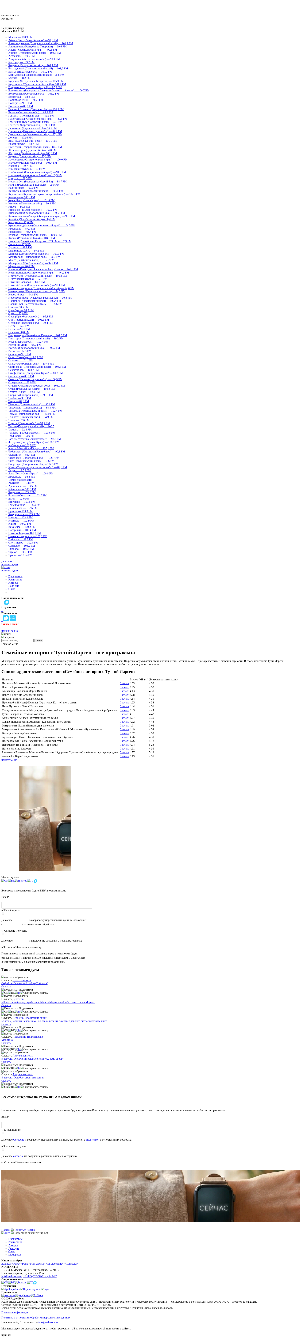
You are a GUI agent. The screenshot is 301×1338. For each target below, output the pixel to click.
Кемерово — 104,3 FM (21, 197)
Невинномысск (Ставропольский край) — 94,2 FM (38, 272)
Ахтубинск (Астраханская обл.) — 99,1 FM (34, 59)
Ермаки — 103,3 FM (20, 511)
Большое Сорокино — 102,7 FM (27, 495)
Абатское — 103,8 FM (21, 482)
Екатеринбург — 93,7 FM (23, 143)
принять (6, 1334)
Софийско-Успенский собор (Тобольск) (24, 983)
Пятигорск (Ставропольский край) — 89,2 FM (35, 338)
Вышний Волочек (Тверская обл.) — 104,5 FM (36, 109)
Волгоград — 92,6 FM (21, 96)
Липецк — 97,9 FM (19, 244)
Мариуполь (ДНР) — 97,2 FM (26, 250)
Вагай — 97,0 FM (18, 498)
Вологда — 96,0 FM (20, 103)
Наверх (6, 1229)
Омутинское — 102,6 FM (23, 542)
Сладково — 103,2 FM (21, 545)
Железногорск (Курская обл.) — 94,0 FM (32, 150)
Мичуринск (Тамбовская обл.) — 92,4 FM (33, 263)
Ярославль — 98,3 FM (21, 476)
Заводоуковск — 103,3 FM (24, 514)
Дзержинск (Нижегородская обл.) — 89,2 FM (35, 131)
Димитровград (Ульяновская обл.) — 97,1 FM (35, 134)
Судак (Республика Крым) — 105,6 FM (31, 388)
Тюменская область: (20, 479)
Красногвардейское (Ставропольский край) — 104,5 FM (41, 225)
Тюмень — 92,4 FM (20, 429)
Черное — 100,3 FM (20, 551)
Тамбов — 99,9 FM (19, 398)
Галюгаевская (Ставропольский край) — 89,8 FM (37, 118)
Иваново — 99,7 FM (20, 165)
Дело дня (6, 561)
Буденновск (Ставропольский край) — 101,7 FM (37, 84)
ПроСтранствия (22, 980)
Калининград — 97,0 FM (23, 187)
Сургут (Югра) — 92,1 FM (24, 391)
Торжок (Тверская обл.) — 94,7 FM (29, 423)
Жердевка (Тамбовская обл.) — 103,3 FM (32, 153)
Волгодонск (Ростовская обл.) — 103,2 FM (33, 93)
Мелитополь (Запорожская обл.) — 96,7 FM (34, 256)
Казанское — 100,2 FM (22, 526)
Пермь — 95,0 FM (19, 329)
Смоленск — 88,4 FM (21, 376)
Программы (15, 576)
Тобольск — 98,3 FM (20, 539)
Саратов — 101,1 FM (20, 360)
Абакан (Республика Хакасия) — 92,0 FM (33, 40)
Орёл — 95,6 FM (18, 313)
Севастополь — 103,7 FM (23, 369)
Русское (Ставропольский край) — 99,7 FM (34, 347)
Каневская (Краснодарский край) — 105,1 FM (35, 190)
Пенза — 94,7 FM (18, 325)
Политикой (12, 924)
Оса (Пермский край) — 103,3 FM (28, 319)
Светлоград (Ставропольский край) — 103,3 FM (37, 366)
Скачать (124, 683)
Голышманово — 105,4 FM (24, 504)
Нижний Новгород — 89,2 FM (26, 281)
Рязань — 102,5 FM (19, 351)
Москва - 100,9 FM (12, 31)
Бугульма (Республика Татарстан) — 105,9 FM (36, 81)
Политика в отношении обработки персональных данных (35, 1317)
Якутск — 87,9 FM (19, 470)
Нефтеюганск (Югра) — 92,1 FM (27, 278)
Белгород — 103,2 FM (21, 62)
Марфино (7, 1039)
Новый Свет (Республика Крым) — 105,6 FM (35, 303)
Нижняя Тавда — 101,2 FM (24, 533)
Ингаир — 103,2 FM (20, 517)
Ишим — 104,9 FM (19, 523)
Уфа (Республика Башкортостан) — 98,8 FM (34, 438)
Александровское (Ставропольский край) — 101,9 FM (40, 43)
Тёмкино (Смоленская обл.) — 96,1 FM (31, 404)
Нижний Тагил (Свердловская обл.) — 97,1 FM (36, 285)
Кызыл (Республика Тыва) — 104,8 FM (31, 238)
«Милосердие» (55, 1263)
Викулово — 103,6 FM (21, 501)
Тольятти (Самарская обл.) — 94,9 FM (30, 416)
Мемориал (14, 1254)
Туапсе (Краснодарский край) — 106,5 (31, 426)
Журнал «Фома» (11, 1263)
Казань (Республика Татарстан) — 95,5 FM (33, 184)
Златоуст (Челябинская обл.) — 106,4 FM (32, 162)
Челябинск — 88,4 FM (21, 454)
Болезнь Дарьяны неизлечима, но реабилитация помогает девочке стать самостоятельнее (54, 1021)
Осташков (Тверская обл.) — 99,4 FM (30, 322)
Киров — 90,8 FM (19, 206)
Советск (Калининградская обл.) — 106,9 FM (35, 379)
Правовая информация (14, 1312)
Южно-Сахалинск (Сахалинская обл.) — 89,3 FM (37, 467)
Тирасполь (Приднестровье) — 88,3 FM (32, 407)
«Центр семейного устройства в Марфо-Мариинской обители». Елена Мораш (48, 1002)
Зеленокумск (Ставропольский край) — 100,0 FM (37, 159)
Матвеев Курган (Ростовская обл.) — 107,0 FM (36, 253)
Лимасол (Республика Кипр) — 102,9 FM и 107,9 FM (39, 241)
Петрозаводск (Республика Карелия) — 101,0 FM (37, 335)
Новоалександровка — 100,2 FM (27, 536)
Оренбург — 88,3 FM (21, 310)
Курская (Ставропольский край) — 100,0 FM (35, 234)
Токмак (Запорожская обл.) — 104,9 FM (32, 413)
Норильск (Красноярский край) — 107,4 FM (34, 300)
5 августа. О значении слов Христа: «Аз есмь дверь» (32, 1058)
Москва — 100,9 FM (20, 37)
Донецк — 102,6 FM (20, 137)
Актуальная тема (23, 1055)
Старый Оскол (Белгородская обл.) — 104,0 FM (36, 385)
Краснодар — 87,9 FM (21, 228)
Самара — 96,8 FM (19, 354)
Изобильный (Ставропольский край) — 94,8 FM (37, 172)
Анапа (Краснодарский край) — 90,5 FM (32, 49)
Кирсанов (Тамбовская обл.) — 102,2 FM (32, 209)
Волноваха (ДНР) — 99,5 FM (25, 99)
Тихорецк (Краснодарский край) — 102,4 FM (35, 410)
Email (5, 896)
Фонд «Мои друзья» (33, 1263)
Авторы (13, 582)
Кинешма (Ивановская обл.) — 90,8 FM (32, 203)
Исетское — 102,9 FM (21, 520)
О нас (11, 588)
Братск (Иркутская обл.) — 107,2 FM (30, 71)
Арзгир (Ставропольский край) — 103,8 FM (34, 52)
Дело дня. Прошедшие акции (30, 1017)
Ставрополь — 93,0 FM (22, 382)
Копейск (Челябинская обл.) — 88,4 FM (31, 219)
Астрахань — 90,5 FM (21, 55)
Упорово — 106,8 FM (21, 548)
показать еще (9, 759)
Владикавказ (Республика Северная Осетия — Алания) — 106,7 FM (48, 90)
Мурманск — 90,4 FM (21, 266)
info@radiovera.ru (11, 1276)
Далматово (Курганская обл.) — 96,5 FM (32, 128)
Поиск (39, 640)
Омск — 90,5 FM (18, 307)
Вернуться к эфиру (12, 28)
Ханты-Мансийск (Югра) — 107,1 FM (31, 448)
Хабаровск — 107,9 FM (22, 445)
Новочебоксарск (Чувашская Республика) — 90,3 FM (40, 297)
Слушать (6, 980)
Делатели (18, 999)
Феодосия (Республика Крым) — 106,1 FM (33, 442)
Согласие (20, 920)
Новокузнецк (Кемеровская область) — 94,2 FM (36, 291)
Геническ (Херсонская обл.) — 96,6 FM (31, 124)
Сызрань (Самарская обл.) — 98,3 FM (30, 394)
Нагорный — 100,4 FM (22, 530)
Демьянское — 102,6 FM (22, 508)
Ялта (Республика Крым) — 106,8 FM (30, 473)
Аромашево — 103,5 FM (22, 486)
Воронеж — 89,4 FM (20, 106)
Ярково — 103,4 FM (20, 555)
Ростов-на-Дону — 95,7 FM (24, 344)
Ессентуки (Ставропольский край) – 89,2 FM (35, 146)
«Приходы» (71, 1263)
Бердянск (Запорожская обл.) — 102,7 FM (33, 65)
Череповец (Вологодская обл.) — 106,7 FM (33, 457)
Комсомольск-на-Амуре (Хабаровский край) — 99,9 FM (41, 216)
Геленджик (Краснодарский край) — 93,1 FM (35, 121)
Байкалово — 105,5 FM (22, 489)
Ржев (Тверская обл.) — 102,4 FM (28, 341)
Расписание (15, 579)
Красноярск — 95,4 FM (22, 231)
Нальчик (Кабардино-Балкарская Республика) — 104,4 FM (43, 269)
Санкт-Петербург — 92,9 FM (25, 357)
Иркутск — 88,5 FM (20, 178)
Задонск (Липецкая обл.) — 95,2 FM (29, 156)
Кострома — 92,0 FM (20, 222)
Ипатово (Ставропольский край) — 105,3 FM (35, 175)
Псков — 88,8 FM (18, 332)
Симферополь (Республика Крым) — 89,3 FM (35, 373)
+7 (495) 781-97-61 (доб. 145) (40, 1276)
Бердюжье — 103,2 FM (22, 492)
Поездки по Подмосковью (28, 1036)
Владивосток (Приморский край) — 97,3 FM (35, 87)
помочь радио (9, 564)
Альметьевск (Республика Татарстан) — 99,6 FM (37, 46)
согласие (20, 940)
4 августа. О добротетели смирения (22, 1077)
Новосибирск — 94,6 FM (23, 294)
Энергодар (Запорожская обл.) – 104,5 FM (33, 464)
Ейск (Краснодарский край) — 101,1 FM (32, 140)
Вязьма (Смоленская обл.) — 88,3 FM (30, 112)
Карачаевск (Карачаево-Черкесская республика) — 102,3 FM (44, 194)
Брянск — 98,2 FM (19, 77)
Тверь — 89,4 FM (18, 401)
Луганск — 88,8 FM (20, 247)
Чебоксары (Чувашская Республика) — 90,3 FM (36, 451)
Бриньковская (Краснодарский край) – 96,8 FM (36, 74)
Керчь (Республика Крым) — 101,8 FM (31, 200)
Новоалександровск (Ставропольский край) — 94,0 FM (41, 288)
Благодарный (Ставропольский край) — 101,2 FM (38, 68)
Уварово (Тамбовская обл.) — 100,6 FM (31, 432)
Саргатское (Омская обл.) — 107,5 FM (31, 363)
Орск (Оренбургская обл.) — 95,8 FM (30, 316)
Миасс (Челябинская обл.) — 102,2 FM (31, 259)
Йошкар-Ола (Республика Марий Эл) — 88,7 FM (37, 181)
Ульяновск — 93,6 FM (21, 435)
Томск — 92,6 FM (18, 420)
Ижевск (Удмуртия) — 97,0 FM (26, 168)
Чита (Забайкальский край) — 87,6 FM (31, 460)
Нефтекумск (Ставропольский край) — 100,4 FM (37, 275)
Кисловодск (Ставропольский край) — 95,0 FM (36, 212)
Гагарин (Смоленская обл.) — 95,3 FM (31, 115)
